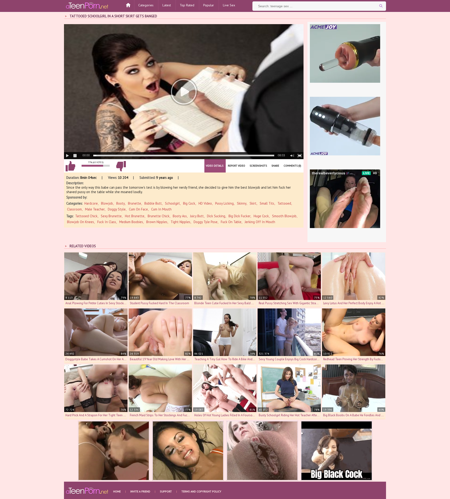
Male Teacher (95, 209)
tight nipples (180, 222)
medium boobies (131, 222)
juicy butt (197, 216)
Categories (146, 5)
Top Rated (187, 5)
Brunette (134, 203)
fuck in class (106, 222)
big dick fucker (239, 216)
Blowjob (107, 203)
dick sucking (216, 216)
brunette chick (158, 216)
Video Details (214, 165)
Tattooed (284, 203)
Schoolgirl (172, 203)
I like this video (70, 166)
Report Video (236, 165)
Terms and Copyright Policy (201, 491)
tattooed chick (86, 216)
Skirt (253, 203)
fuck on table (231, 222)
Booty (120, 203)
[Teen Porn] (87, 5)
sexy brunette (111, 216)
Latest (166, 5)
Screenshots (258, 165)
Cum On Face (138, 209)
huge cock (261, 216)
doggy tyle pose (206, 222)
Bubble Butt (153, 203)
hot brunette (134, 216)
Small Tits (267, 203)
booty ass (180, 216)
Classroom (74, 209)
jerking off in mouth (260, 222)
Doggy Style (117, 209)
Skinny (241, 203)
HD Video (205, 203)
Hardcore (91, 203)
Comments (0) (292, 165)
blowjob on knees (80, 222)
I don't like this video (121, 166)
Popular (208, 5)
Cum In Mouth (161, 209)
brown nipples (156, 222)
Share (275, 165)
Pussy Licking (224, 203)
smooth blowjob (284, 216)
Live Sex (229, 5)
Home (117, 491)
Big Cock (189, 203)
